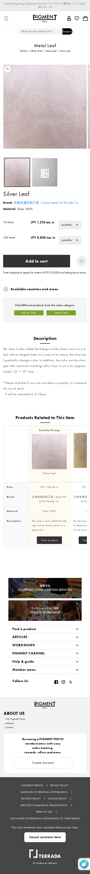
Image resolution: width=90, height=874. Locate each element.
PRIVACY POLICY (59, 785)
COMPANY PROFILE (32, 785)
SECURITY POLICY (31, 798)
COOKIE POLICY (57, 798)
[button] (6, 18)
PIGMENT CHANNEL (28, 653)
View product (49, 540)
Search (67, 31)
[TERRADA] (45, 851)
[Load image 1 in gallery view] (17, 172)
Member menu (24, 669)
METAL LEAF (29, 313)
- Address (9, 723)
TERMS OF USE (44, 811)
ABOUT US (14, 713)
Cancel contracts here (45, 837)
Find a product (24, 629)
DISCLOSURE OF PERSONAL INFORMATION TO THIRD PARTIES (45, 818)
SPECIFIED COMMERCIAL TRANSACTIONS (44, 805)
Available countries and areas (34, 289)
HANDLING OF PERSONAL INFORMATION (44, 792)
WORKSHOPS (23, 645)
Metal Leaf (61, 313)
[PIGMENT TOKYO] (45, 703)
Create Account (43, 762)
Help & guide (23, 661)
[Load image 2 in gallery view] (45, 172)
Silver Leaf (49, 473)
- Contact (8, 727)
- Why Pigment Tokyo (14, 718)
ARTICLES (19, 637)
